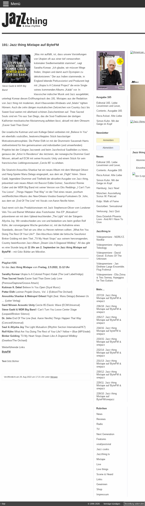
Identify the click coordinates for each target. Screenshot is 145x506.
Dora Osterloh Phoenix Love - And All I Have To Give (109, 219)
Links (99, 479)
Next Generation (105, 434)
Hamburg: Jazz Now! (107, 188)
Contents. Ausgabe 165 (109, 111)
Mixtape (54, 377)
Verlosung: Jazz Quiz (108, 211)
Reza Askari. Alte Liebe (109, 116)
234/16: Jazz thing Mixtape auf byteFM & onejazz (108, 331)
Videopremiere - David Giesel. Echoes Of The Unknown (109, 255)
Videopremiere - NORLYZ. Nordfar (110, 238)
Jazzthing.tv (103, 454)
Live (98, 464)
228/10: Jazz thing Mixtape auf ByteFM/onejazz (106, 396)
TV (98, 429)
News (99, 414)
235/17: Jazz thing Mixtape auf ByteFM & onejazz (108, 320)
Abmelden (108, 147)
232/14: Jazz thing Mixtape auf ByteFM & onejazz (108, 353)
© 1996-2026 (94, 504)
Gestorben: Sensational (109, 206)
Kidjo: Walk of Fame (107, 201)
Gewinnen (101, 484)
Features (101, 439)
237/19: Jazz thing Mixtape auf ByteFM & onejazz (108, 298)
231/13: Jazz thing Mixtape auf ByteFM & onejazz (108, 364)
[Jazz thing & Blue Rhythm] (26, 26)
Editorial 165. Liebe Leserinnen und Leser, (108, 104)
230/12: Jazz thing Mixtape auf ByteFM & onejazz (108, 374)
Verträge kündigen (111, 504)
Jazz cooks (102, 449)
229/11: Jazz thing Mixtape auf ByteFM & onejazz (108, 385)
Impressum (102, 494)
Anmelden (108, 140)
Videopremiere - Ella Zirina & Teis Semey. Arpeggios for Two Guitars (110, 277)
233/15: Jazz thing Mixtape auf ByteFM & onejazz (108, 342)
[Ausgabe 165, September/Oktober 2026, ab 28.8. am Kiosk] (110, 70)
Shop (99, 489)
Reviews (101, 419)
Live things (102, 469)
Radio (99, 424)
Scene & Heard (104, 474)
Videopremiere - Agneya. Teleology (109, 246)
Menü (15, 4)
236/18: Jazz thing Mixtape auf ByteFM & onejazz (108, 309)
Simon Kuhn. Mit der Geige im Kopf (107, 122)
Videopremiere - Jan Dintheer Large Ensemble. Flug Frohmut (110, 266)
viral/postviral (103, 444)
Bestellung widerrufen (134, 504)
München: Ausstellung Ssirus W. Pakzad (108, 195)
